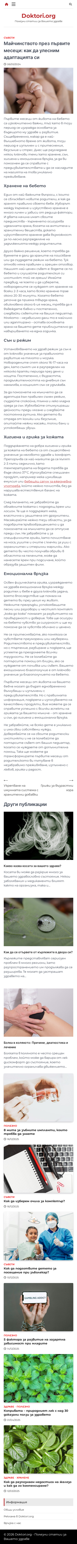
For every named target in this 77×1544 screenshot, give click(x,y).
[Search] (70, 4)
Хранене (23, 1477)
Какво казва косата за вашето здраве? (32, 866)
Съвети (9, 37)
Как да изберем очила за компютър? (34, 1201)
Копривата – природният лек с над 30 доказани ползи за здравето (36, 1412)
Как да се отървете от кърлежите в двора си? (38, 952)
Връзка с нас (12, 1523)
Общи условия (14, 1509)
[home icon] (6, 4)
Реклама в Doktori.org (19, 1516)
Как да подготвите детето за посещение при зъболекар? (30, 1270)
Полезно (10, 1125)
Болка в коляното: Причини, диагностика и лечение (36, 1045)
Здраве (9, 1406)
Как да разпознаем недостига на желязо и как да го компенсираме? (37, 1484)
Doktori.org (38, 15)
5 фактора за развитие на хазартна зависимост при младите (34, 1341)
